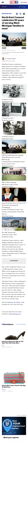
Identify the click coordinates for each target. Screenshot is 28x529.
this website (17, 302)
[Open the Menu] (2, 2)
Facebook (10, 302)
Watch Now (23, 2)
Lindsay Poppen (11, 58)
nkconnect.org (17, 314)
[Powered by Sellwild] (24, 415)
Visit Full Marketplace (21, 324)
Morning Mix (7, 13)
